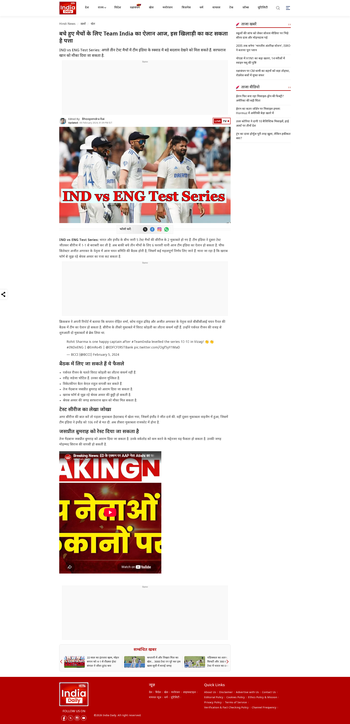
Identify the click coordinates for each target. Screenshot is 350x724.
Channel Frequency (264, 707)
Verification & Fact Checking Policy (226, 707)
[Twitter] (70, 718)
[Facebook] (64, 718)
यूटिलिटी (263, 8)
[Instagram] (77, 718)
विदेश (117, 8)
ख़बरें (83, 24)
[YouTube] (83, 718)
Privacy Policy (213, 702)
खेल (151, 8)
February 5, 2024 (106, 355)
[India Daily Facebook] (152, 229)
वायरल (216, 8)
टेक (231, 8)
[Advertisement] (145, 89)
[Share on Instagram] (159, 229)
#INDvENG (75, 348)
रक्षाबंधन (135, 8)
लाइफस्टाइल (189, 692)
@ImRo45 (94, 348)
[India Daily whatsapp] (166, 229)
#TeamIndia (141, 342)
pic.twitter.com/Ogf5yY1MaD (157, 348)
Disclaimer (226, 692)
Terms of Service (236, 702)
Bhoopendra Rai (93, 119)
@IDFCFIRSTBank (119, 348)
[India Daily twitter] (145, 229)
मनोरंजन (168, 8)
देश (87, 8)
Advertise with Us (247, 692)
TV (225, 121)
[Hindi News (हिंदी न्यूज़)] (68, 8)
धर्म (201, 8)
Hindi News (67, 24)
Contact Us (269, 692)
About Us (210, 692)
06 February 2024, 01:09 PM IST (90, 123)
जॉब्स (245, 8)
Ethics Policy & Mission (262, 697)
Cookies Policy (235, 697)
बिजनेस (186, 8)
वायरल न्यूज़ (155, 697)
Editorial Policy (213, 697)
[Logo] (73, 694)
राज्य (101, 8)
